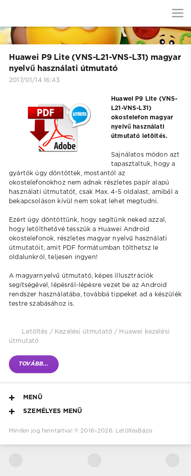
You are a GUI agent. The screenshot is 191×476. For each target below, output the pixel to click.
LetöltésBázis (133, 431)
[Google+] (172, 460)
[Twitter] (16, 460)
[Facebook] (94, 460)
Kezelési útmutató (83, 331)
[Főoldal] (13, 13)
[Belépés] (40, 13)
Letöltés (35, 331)
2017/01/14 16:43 (34, 80)
